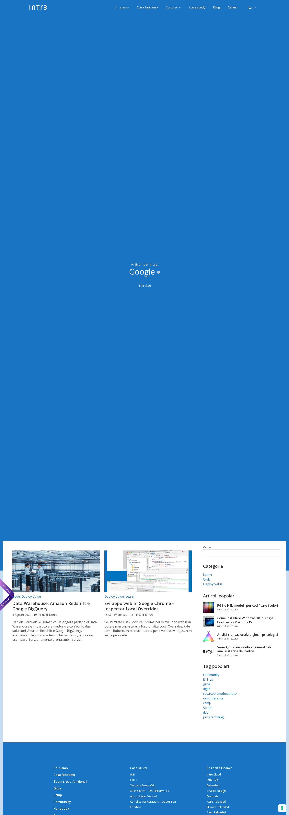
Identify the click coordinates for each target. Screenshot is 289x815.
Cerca (207, 547)
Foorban (135, 807)
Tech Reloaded (216, 812)
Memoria (212, 796)
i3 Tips (208, 679)
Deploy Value (31, 596)
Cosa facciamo (147, 7)
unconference (213, 698)
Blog (216, 7)
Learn (129, 596)
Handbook (61, 808)
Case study (197, 7)
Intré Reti (212, 780)
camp (207, 703)
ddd (205, 712)
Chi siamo (122, 7)
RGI (132, 774)
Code (16, 596)
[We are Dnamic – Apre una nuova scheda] (7, 595)
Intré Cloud (214, 774)
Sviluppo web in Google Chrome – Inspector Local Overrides (139, 606)
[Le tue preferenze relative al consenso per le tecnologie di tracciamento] (282, 808)
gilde (206, 684)
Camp (57, 795)
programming (213, 717)
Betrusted (213, 785)
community (211, 675)
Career (233, 7)
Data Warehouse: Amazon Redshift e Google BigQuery (51, 606)
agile (206, 689)
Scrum (207, 708)
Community (62, 802)
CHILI (133, 780)
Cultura (171, 7)
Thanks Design (216, 791)
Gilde (57, 788)
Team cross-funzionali (70, 781)
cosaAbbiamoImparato (220, 693)
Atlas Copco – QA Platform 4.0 (149, 791)
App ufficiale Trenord (143, 796)
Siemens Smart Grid (142, 785)
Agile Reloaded (216, 801)
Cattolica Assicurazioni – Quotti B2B (153, 801)
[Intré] (38, 7)
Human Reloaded (218, 807)
